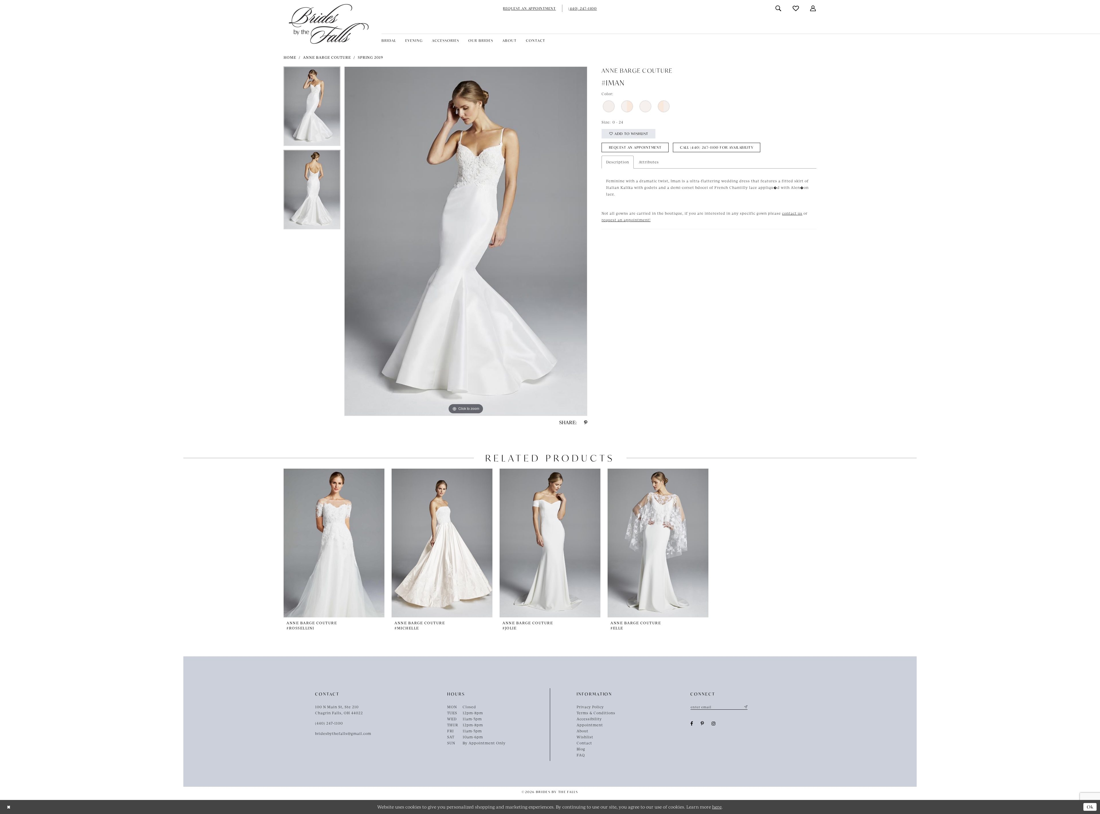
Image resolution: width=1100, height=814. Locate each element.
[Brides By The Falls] (328, 24)
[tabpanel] (312, 108)
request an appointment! (626, 219)
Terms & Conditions (596, 712)
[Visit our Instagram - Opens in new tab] (714, 723)
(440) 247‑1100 (329, 723)
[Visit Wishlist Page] (796, 8)
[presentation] (334, 543)
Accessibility (589, 718)
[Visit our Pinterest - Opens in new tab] (702, 723)
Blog (581, 749)
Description (617, 162)
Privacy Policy (590, 706)
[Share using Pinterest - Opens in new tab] (585, 422)
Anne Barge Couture (327, 57)
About (582, 730)
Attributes (649, 162)
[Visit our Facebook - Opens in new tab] (691, 723)
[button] (813, 8)
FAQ (581, 755)
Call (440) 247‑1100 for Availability (716, 147)
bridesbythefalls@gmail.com (343, 733)
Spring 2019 (370, 57)
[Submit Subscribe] (745, 707)
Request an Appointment (635, 147)
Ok (1090, 807)
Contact (584, 742)
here (717, 806)
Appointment (590, 724)
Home (290, 57)
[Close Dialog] (8, 807)
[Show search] (778, 8)
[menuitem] (529, 8)
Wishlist (585, 736)
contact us (792, 213)
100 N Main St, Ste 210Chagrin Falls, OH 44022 (339, 709)
